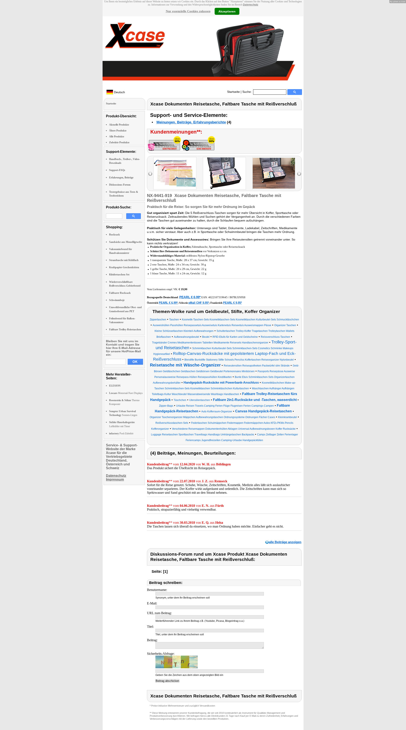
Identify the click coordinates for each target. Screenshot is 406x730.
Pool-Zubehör (121, 433)
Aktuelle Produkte (119, 124)
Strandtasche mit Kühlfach (124, 260)
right (299, 174)
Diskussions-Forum (119, 184)
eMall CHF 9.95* (198, 302)
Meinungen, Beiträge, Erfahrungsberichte (191, 122)
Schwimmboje (117, 300)
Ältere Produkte (117, 130)
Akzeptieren (227, 11)
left (150, 174)
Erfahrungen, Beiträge (121, 177)
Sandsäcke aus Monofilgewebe (125, 242)
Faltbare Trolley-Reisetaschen (125, 329)
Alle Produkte (116, 136)
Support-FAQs (117, 170)
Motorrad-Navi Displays (126, 393)
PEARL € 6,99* (190, 297)
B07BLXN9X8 (237, 297)
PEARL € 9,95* (232, 302)
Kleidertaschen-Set (119, 274)
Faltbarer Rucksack (120, 292)
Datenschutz (250, 4)
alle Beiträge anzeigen (285, 542)
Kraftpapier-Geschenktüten (124, 267)
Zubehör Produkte (119, 142)
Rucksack (114, 234)
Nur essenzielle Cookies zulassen (188, 11)
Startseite (233, 91)
